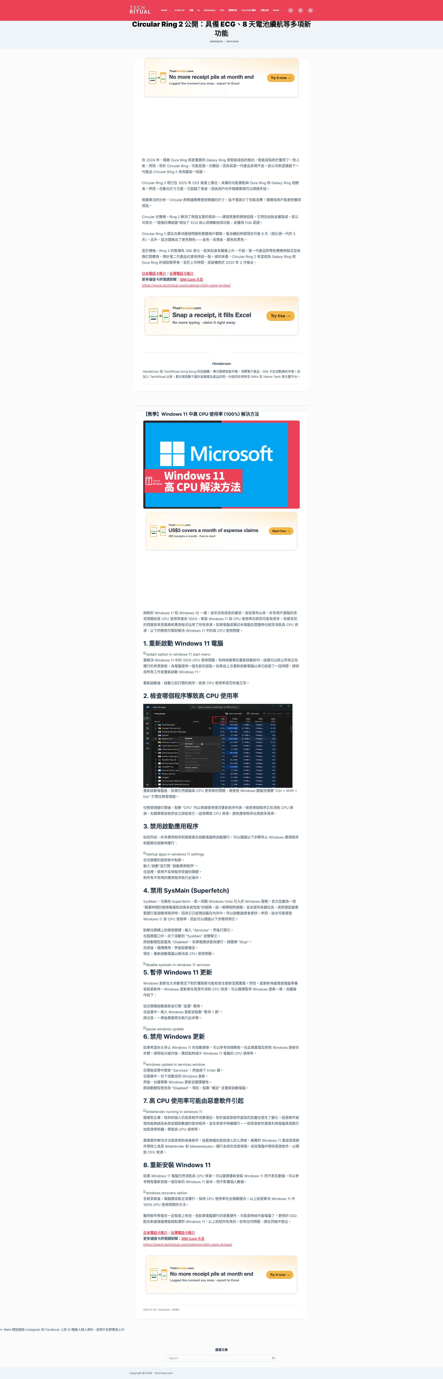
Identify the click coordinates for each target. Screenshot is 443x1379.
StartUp (180, 10)
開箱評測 (233, 10)
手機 (191, 10)
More (276, 10)
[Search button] (273, 1358)
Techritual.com (164, 1373)
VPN (222, 10)
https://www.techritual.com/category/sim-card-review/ (186, 285)
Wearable (209, 10)
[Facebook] (290, 10)
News (164, 10)
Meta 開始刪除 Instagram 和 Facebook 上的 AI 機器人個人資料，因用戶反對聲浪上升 (62, 1329)
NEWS (175, 1309)
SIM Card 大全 (191, 279)
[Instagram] (301, 10)
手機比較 (264, 10)
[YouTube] (310, 10)
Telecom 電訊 (248, 10)
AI (198, 10)
